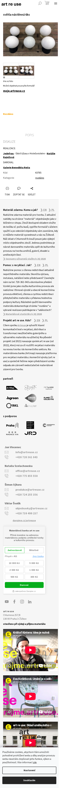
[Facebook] (14, 601)
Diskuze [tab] (9, 142)
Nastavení (29, 770)
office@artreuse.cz (27, 471)
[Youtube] (6, 601)
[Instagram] (22, 601)
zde (35, 762)
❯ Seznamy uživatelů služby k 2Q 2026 (24, 259)
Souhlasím (29, 780)
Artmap (22, 325)
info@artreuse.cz (26, 452)
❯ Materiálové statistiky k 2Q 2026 (22, 314)
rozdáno (39, 178)
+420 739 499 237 (26, 513)
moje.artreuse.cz (14, 91)
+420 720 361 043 (26, 457)
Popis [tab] (29, 135)
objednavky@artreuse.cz (31, 508)
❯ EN (43, 210)
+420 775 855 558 (26, 476)
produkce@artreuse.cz (29, 490)
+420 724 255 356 (26, 495)
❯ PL (51, 210)
